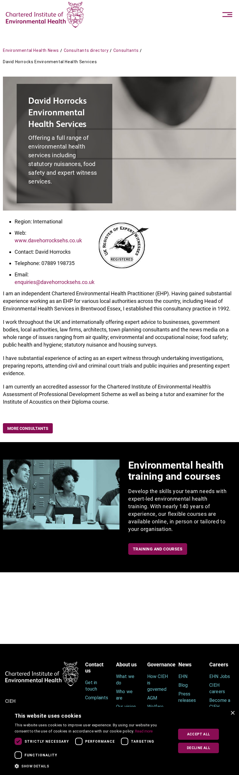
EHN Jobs (219, 676)
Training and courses (157, 549)
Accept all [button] (198, 734)
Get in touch (91, 686)
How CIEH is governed (157, 683)
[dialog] (119, 741)
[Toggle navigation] (227, 14)
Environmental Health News (31, 50)
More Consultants (27, 428)
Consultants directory (86, 50)
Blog (183, 685)
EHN (182, 676)
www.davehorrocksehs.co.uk (48, 240)
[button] (92, 766)
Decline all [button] (198, 748)
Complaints (96, 697)
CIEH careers (217, 688)
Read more (144, 731)
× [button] (232, 713)
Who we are (124, 695)
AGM (152, 698)
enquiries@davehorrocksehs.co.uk (54, 282)
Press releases (187, 697)
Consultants (126, 50)
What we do (125, 680)
